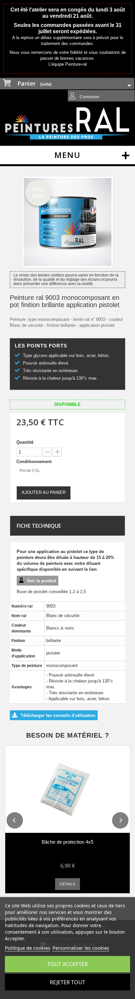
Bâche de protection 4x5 (67, 842)
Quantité (24, 442)
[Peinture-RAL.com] (67, 123)
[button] (15, 820)
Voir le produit (41, 580)
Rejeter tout (67, 982)
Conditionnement (34, 461)
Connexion (89, 97)
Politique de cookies (27, 947)
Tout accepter (67, 964)
